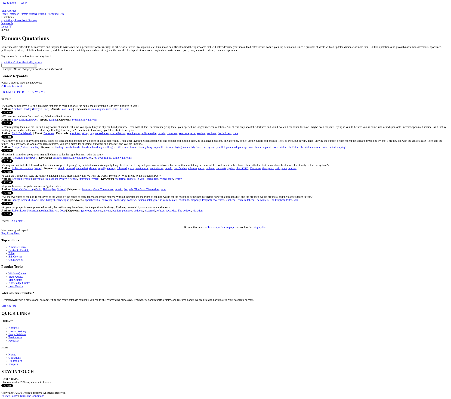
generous (86, 210)
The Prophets (277, 199)
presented (149, 210)
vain (127, 109)
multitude (184, 199)
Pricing (42, 13)
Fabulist (34, 147)
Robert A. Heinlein (22, 168)
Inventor (38, 178)
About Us (13, 327)
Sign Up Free (8, 10)
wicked (292, 168)
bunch (68, 147)
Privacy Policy (9, 395)
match (186, 147)
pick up (242, 147)
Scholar (61, 189)
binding (59, 147)
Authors (18, 62)
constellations (117, 133)
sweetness (218, 199)
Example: (32, 68)
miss (108, 109)
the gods (128, 189)
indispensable (148, 133)
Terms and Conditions (32, 395)
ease (126, 147)
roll (90, 157)
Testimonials (15, 337)
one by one (209, 147)
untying (341, 147)
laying (178, 147)
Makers (173, 199)
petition (116, 210)
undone (316, 147)
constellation (102, 133)
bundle (77, 147)
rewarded (171, 210)
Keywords (7, 23)
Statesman (84, 178)
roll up (107, 157)
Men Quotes (15, 279)
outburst (210, 168)
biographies (260, 227)
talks (170, 178)
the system (268, 168)
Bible (11, 253)
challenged (109, 147)
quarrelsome (254, 147)
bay (92, 133)
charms (67, 157)
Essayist (37, 109)
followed (122, 168)
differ (120, 147)
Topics (26, 62)
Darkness (49, 133)
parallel (221, 147)
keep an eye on (187, 133)
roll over (98, 157)
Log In (23, 2)
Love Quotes (15, 286)
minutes (192, 168)
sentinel (201, 133)
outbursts (221, 168)
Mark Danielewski (22, 133)
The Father (293, 147)
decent (93, 168)
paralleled (231, 147)
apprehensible (92, 199)
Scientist (72, 178)
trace (235, 133)
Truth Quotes (15, 276)
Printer (62, 178)
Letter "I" (6, 26)
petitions (138, 210)
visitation (198, 210)
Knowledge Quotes (19, 282)
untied (332, 147)
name (201, 168)
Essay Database (10, 13)
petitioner (127, 210)
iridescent (172, 133)
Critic (38, 189)
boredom (87, 189)
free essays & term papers (222, 227)
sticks (283, 147)
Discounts (52, 13)
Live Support (8, 2)
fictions (142, 199)
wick (284, 168)
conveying (120, 199)
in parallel (159, 147)
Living (53, 119)
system (231, 168)
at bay (85, 133)
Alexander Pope (21, 157)
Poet (46, 109)
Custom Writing (28, 13)
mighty (101, 109)
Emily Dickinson (21, 119)
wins (129, 157)
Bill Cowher (15, 256)
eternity (111, 168)
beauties (57, 157)
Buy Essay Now (10, 233)
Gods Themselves (103, 189)
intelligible (153, 199)
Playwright (62, 199)
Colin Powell (15, 259)
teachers (230, 199)
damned (70, 168)
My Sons (196, 147)
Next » (21, 220)
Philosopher (51, 178)
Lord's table (180, 168)
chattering (120, 178)
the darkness (224, 133)
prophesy (196, 199)
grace (131, 168)
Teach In (241, 199)
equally (102, 168)
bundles (86, 147)
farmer (133, 147)
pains (115, 109)
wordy (178, 178)
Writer (38, 168)
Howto (12, 354)
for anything (145, 147)
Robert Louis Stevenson (25, 210)
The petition (184, 210)
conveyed (107, 199)
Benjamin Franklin (22, 178)
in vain (92, 109)
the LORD (242, 168)
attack (61, 168)
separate (267, 147)
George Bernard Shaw (24, 199)
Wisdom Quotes (17, 273)
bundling (97, 147)
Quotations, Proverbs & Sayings (19, 20)
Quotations (7, 62)
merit (84, 157)
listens (149, 178)
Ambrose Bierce (17, 246)
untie (324, 147)
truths (289, 199)
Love (63, 109)
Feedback (13, 340)
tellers (250, 199)
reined (163, 178)
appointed (75, 133)
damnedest (82, 168)
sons (275, 147)
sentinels (211, 133)
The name (255, 168)
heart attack (141, 168)
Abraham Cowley (22, 109)
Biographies (15, 360)
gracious (97, 210)
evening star (133, 133)
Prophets (207, 199)
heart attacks (156, 168)
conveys (131, 199)
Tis (121, 109)
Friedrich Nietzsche (22, 189)
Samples (13, 364)
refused (160, 210)
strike (116, 157)
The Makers (261, 199)
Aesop (15, 147)
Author (24, 147)
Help (61, 13)
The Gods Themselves (146, 189)
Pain (70, 109)
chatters (131, 178)
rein (156, 178)
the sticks (306, 147)
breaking (77, 119)
